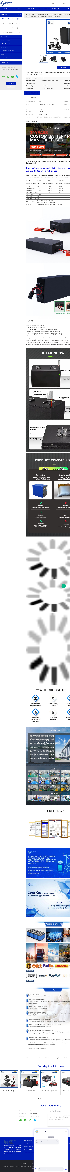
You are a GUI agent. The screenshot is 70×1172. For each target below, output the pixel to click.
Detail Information (32, 93)
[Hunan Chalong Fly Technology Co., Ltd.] (3, 76)
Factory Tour (43, 8)
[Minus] (66, 1132)
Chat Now (4, 57)
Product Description (50, 93)
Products (19, 8)
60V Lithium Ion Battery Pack (33, 1058)
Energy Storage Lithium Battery (11, 23)
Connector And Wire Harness (11, 32)
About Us (31, 8)
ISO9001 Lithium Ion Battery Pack (52, 1058)
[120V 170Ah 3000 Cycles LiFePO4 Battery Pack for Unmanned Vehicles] (9, 1079)
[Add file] (36, 1169)
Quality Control (6, 43)
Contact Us (56, 8)
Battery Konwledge (7, 50)
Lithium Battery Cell (11, 28)
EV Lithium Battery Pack (11, 19)
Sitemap (23, 1163)
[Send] (65, 1169)
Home (6, 8)
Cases (3, 54)
